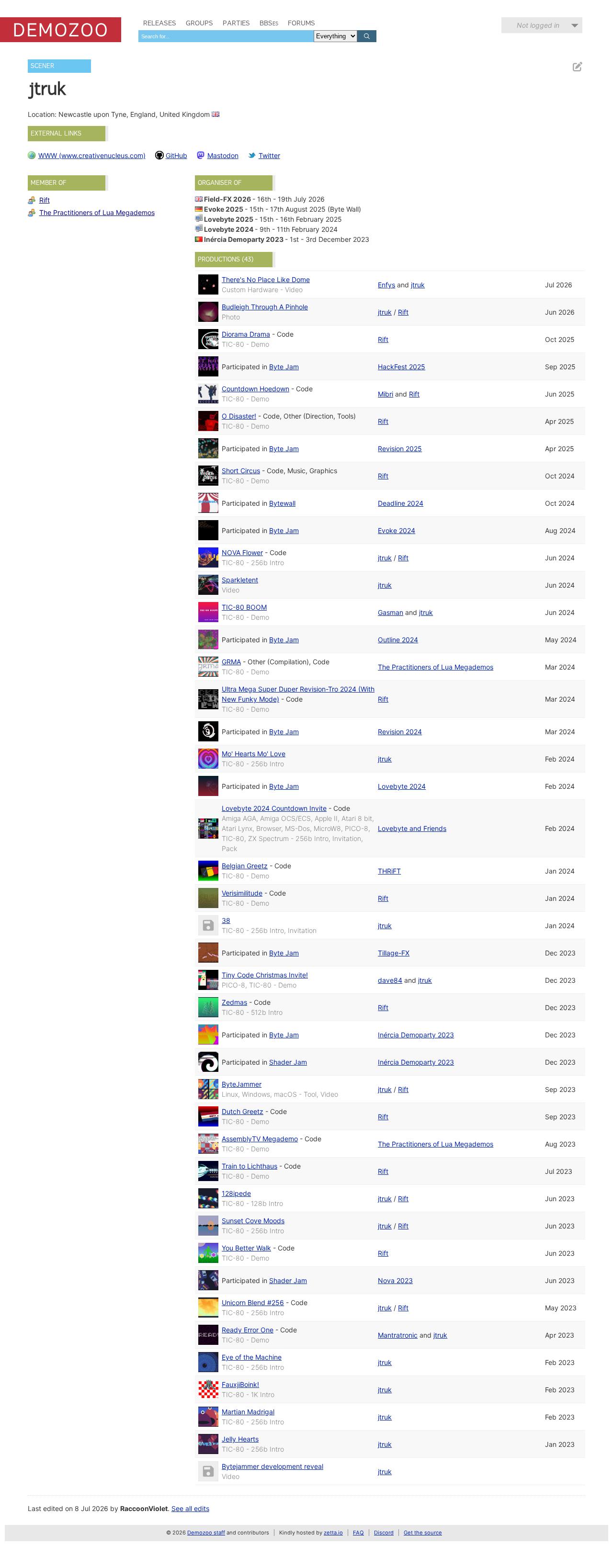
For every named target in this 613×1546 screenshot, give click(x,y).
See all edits (190, 1508)
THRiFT (389, 871)
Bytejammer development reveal (272, 1466)
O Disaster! (239, 416)
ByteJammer (241, 1084)
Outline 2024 (398, 640)
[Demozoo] (60, 29)
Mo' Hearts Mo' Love (253, 754)
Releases (159, 23)
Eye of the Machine (252, 1357)
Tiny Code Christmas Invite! (265, 975)
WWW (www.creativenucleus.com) (92, 155)
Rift (44, 200)
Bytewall (282, 503)
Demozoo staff (206, 1532)
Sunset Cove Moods (253, 1220)
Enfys (386, 285)
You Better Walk (246, 1248)
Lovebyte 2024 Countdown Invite (274, 808)
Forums (301, 23)
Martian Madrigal (248, 1412)
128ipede (236, 1193)
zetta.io (333, 1532)
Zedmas (234, 1002)
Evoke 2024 (396, 530)
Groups (199, 23)
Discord (384, 1532)
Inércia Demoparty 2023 (244, 239)
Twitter (269, 155)
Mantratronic (398, 1335)
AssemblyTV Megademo (260, 1139)
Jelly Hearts (240, 1439)
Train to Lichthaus (249, 1166)
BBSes (269, 23)
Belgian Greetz (245, 866)
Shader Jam (288, 1062)
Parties (236, 23)
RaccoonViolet (144, 1508)
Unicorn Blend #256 (253, 1302)
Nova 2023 (395, 1280)
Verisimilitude (242, 893)
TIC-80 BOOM (244, 607)
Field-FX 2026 (227, 199)
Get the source (423, 1532)
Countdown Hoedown (255, 389)
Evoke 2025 (224, 209)
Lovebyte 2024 (229, 229)
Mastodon (222, 155)
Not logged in (538, 25)
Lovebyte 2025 (229, 219)
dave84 (390, 980)
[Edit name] (577, 67)
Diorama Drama (246, 334)
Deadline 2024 (400, 503)
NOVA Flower (242, 552)
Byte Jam (284, 367)
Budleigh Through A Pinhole (265, 307)
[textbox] (226, 36)
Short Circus (241, 470)
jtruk (418, 285)
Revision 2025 (400, 448)
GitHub (176, 155)
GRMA (231, 662)
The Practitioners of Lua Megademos (97, 212)
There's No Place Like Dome (266, 279)
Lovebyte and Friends (412, 828)
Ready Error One (247, 1330)
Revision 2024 (400, 732)
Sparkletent (240, 580)
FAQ (358, 1532)
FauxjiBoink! (240, 1384)
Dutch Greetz (242, 1111)
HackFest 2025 (401, 367)
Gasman (390, 612)
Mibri (385, 394)
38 (226, 920)
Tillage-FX (393, 953)
